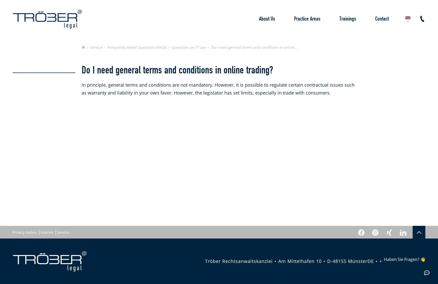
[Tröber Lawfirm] (47, 19)
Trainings (347, 19)
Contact (382, 19)
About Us (267, 19)
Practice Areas (307, 19)
